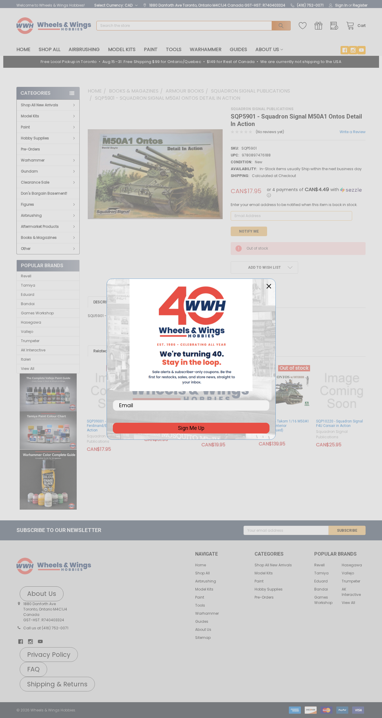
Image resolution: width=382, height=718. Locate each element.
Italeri (26, 359)
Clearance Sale (35, 182)
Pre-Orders (30, 149)
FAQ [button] (33, 669)
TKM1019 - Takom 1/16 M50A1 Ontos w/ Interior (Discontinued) (284, 425)
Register (360, 5)
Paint (151, 49)
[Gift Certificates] (320, 26)
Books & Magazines (39, 237)
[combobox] (193, 25)
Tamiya (28, 285)
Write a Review (353, 131)
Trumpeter (30, 340)
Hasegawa (31, 322)
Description (104, 302)
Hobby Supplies (35, 138)
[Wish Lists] (304, 26)
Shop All (49, 49)
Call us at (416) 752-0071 (45, 628)
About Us (267, 49)
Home (23, 49)
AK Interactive (33, 350)
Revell (26, 276)
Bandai (28, 303)
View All (27, 368)
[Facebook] (345, 50)
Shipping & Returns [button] (57, 684)
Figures (27, 204)
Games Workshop (37, 313)
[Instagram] (353, 50)
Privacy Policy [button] (48, 654)
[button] (48, 392)
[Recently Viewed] (336, 26)
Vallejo (27, 331)
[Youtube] (361, 50)
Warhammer (205, 49)
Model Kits (121, 49)
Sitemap (203, 637)
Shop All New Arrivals (39, 104)
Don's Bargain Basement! (44, 193)
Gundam (29, 171)
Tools (173, 49)
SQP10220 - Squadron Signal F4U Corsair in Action (339, 423)
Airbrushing (84, 49)
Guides (238, 49)
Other (25, 248)
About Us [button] (41, 593)
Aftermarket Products (40, 226)
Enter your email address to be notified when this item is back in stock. (294, 204)
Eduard (27, 294)
